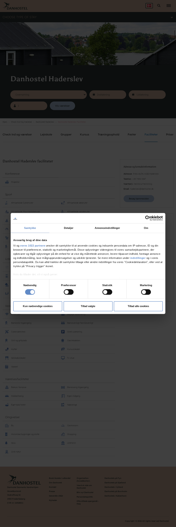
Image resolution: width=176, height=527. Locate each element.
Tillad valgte (88, 306)
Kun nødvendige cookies (38, 306)
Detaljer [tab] (68, 227)
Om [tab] (146, 227)
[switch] (69, 292)
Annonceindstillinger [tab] (107, 227)
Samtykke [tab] (30, 227)
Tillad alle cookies (138, 306)
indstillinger (138, 257)
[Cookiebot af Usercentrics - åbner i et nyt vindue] (148, 218)
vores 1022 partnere (33, 245)
